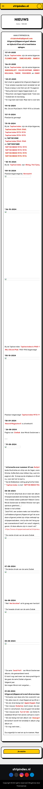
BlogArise (32, 783)
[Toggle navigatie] (3, 6)
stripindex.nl (21, 6)
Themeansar (21, 786)
